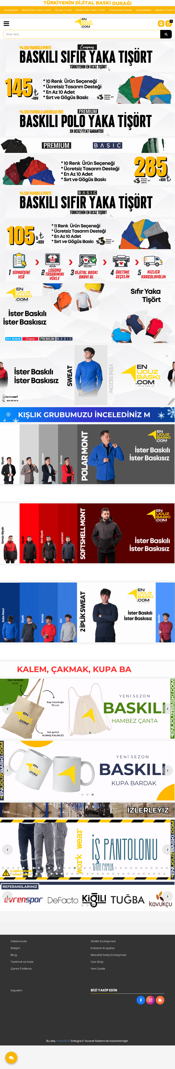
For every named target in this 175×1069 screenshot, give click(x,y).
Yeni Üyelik (98, 969)
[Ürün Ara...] (166, 34)
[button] (79, 733)
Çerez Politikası (21, 969)
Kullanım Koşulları (103, 948)
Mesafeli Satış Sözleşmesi (108, 955)
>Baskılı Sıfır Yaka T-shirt (36, 10)
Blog (14, 955)
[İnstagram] (150, 1000)
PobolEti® (63, 1041)
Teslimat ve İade (22, 962)
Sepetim (16, 990)
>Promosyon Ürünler (120, 10)
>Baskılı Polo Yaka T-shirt (90, 10)
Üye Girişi (97, 962)
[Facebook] (141, 1000)
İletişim (15, 948)
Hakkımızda (19, 941)
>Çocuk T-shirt (63, 10)
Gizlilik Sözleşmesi (103, 941)
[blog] (160, 1000)
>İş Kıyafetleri (143, 10)
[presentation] (7, 708)
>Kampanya (10, 10)
